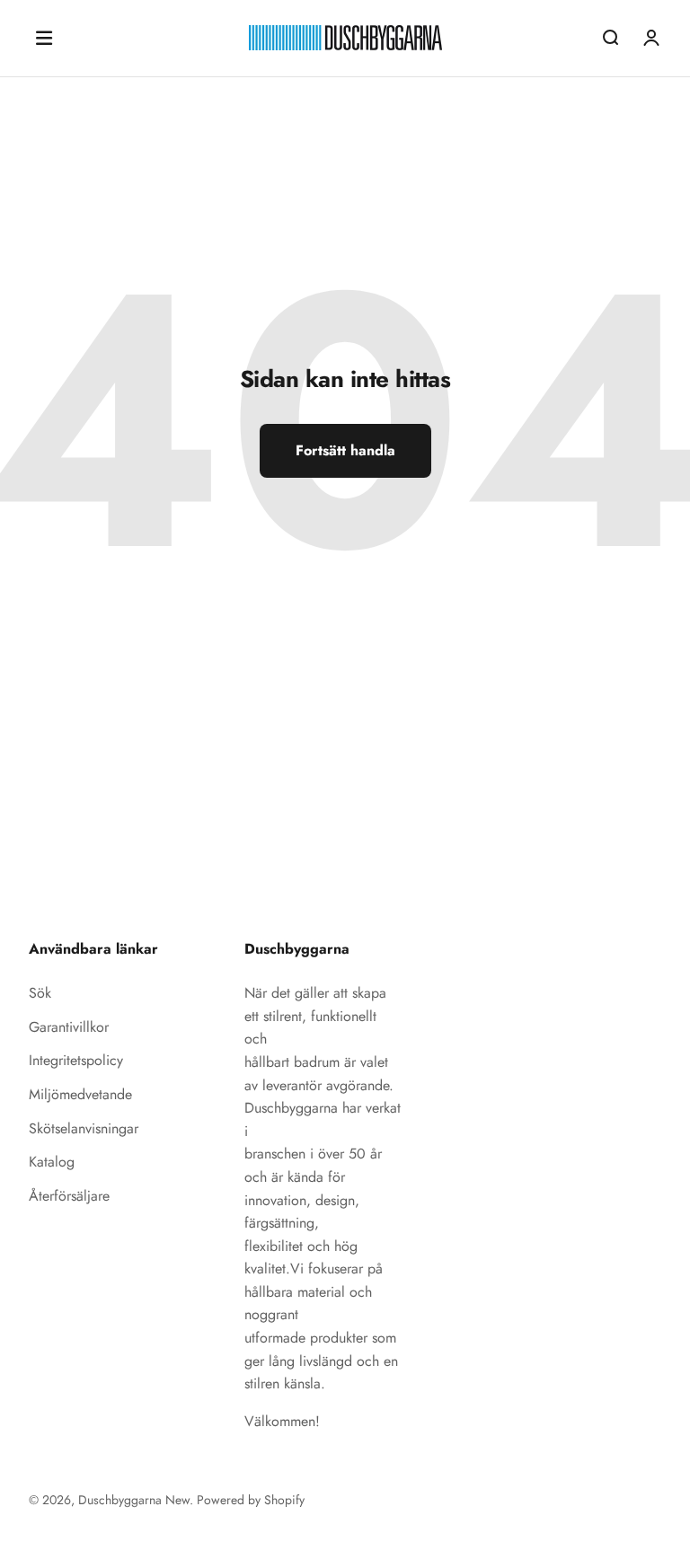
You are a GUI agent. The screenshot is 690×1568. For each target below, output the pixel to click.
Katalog (52, 1161)
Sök (40, 992)
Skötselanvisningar (83, 1128)
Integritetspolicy (76, 1060)
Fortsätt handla (345, 450)
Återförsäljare (69, 1195)
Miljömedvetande (80, 1094)
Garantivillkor (69, 1027)
